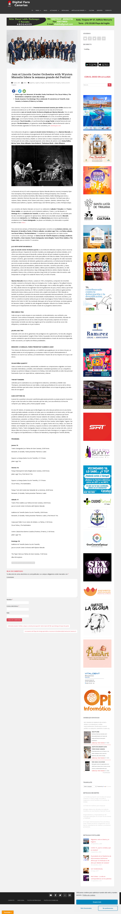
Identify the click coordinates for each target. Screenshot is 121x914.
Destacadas (65, 10)
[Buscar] (109, 85)
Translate (109, 786)
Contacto (108, 10)
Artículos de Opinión (78, 10)
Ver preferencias (108, 908)
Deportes (99, 10)
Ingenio (37, 83)
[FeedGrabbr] (97, 772)
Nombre (10, 599)
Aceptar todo (97, 902)
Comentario (10, 577)
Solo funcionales (86, 908)
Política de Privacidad (34, 900)
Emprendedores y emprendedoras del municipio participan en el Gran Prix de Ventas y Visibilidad (97, 816)
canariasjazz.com (55, 125)
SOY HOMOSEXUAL (97, 869)
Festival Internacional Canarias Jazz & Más (23, 563)
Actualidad (53, 10)
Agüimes (32, 83)
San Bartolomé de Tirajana (52, 83)
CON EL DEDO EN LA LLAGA (97, 76)
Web (8, 613)
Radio (37, 10)
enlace (23, 222)
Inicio (45, 10)
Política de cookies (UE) (51, 900)
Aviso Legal (20, 900)
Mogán (42, 83)
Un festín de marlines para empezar (94, 806)
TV (32, 10)
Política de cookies (89, 895)
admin (25, 83)
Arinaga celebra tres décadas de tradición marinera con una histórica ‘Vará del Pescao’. (97, 810)
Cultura (91, 10)
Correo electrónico (13, 606)
